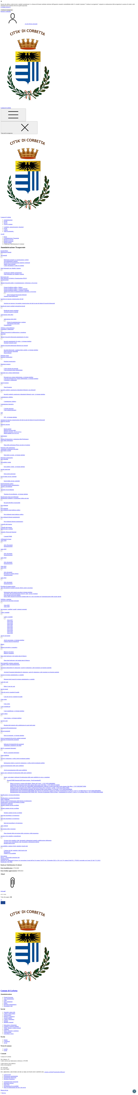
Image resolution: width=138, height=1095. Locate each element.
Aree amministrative (9, 998)
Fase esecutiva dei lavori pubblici (12, 595)
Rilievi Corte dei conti (9, 686)
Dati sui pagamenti (5, 731)
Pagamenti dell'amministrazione (9, 728)
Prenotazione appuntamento (11, 1076)
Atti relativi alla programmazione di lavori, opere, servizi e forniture (21, 593)
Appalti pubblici (8, 1018)
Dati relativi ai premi (6, 450)
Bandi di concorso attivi (10, 430)
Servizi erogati (4, 689)
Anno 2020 (10, 624)
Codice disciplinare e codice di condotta (14, 265)
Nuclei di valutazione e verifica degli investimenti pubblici (15, 758)
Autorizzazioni (7, 1032)
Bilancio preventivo (9, 652)
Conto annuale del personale (11, 368)
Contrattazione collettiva (7, 397)
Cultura (6, 230)
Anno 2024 (3, 557)
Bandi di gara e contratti (7, 529)
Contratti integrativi (9, 408)
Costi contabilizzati (5, 706)
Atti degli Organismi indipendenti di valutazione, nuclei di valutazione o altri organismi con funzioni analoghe (31, 672)
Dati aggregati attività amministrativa (10, 485)
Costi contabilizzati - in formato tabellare (14, 711)
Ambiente (6, 1029)
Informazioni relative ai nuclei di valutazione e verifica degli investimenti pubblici (24, 763)
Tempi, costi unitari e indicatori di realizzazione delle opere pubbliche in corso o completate (27, 777)
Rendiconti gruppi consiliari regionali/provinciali (13, 306)
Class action (4, 699)
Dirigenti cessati (5, 355)
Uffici (5, 1000)
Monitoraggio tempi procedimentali (9, 497)
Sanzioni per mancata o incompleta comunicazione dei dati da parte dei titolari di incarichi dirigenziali (29, 303)
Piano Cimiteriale (5, 799)
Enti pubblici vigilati (6, 462)
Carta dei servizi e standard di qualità (10, 692)
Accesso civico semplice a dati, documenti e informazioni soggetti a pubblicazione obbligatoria (27, 840)
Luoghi (6, 1049)
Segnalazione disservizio (10, 1077)
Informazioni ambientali (7, 803)
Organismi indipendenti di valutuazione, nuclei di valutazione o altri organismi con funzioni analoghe (26, 667)
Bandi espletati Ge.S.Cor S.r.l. (11, 433)
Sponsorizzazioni (8, 546)
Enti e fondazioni (8, 1001)
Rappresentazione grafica (7, 483)
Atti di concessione (5, 635)
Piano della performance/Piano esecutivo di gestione (17, 445)
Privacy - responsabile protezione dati (10, 857)
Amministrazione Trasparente (11, 238)
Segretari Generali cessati (10, 343)
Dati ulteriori (4, 856)
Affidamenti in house (6, 539)
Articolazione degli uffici (7, 314)
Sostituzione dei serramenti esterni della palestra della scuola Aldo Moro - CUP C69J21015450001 (35, 785)
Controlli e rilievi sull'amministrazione (10, 664)
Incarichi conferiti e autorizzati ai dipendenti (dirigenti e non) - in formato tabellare (24, 394)
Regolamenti (7, 852)
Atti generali (4, 255)
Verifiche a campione (6, 599)
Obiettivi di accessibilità (10, 853)
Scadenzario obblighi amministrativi (13, 272)
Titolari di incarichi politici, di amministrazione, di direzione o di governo (19, 283)
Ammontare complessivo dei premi (9, 449)
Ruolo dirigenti (7, 353)
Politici (5, 1003)
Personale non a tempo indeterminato (10, 372)
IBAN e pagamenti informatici (8, 748)
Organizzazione (5, 279)
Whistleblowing (5, 859)
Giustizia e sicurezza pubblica (11, 1026)
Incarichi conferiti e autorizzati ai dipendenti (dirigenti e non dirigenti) (18, 390)
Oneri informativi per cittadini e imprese (11, 268)
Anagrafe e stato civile (9, 1012)
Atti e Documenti (8, 545)
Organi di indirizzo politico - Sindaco (13, 287)
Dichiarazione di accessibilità (11, 1086)
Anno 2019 (10, 623)
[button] (8, 220)
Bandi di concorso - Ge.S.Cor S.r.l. (12, 431)
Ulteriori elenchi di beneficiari (11, 641)
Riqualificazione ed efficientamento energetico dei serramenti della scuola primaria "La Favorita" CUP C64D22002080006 (41, 789)
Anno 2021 (3, 567)
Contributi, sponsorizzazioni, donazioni (14, 227)
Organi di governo (8, 997)
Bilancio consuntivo (9, 653)
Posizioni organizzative (6, 357)
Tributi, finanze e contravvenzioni (12, 1028)
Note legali (6, 1084)
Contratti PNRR (8, 536)
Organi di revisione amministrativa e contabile (12, 675)
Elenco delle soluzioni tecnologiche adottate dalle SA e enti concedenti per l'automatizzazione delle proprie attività (32, 596)
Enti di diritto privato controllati (8, 476)
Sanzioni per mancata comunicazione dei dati (12, 299)
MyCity (4, 1093)
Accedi (2, 234)
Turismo (6, 1021)
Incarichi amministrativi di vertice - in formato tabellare (17, 341)
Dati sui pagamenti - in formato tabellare (14, 735)
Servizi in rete (4, 720)
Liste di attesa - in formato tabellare (12, 718)
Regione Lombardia (6, 11)
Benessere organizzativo (7, 457)
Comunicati (7, 1041)
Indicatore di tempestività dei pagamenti (14, 744)
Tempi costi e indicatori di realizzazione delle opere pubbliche (16, 772)
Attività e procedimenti (6, 486)
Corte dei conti (4, 682)
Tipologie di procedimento (7, 489)
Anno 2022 (3, 577)
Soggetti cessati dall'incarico (11, 296)
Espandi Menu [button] (4, 250)
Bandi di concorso (8, 239)
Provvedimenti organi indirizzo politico (10, 510)
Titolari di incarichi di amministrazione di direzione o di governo (20, 291)
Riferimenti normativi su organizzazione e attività (16, 259)
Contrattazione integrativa (7, 404)
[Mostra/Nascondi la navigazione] (13, 115)
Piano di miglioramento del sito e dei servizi (15, 1087)
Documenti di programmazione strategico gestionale (17, 262)
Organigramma (7, 325)
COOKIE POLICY (6, 7)
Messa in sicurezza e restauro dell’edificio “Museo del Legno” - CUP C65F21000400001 (32, 783)
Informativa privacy (9, 1083)
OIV (2, 412)
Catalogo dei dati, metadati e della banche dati (15, 850)
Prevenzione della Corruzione (8, 829)
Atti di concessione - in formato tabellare (14, 640)
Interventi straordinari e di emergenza (10, 815)
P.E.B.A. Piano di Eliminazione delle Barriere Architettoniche (16, 801)
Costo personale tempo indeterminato (13, 370)
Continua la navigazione (6, 10)
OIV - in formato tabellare (10, 417)
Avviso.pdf (3, 891)
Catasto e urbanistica (9, 1019)
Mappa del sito (4, 1090)
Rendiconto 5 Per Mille (6, 862)
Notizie (6, 1040)
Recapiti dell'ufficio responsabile (12, 502)
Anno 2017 (10, 620)
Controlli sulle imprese (6, 524)
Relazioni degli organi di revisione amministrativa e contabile (19, 679)
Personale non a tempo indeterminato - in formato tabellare (18, 377)
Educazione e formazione (10, 1025)
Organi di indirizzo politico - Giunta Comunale (15, 288)
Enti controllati (4, 459)
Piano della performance (7, 440)
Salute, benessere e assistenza (11, 1030)
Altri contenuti (4, 825)
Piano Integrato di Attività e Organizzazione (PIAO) (14, 278)
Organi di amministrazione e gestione (16, 322)
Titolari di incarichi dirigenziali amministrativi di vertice (14, 337)
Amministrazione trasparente (11, 1081)
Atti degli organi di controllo (11, 312)
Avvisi (5, 1042)
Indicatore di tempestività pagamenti (10, 739)
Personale (3, 334)
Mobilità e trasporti (8, 1022)
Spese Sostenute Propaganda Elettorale (17, 294)
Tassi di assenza (5, 382)
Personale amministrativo (10, 1004)
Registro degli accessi (9, 843)
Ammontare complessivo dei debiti (12, 745)
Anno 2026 (3, 540)
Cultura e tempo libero (9, 1013)
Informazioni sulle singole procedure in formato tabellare (18, 592)
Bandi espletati (8, 242)
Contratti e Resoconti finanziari (8, 532)
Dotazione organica (5, 364)
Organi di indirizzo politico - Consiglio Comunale (16, 290)
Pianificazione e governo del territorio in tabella (12, 802)
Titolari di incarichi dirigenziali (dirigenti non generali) (14, 345)
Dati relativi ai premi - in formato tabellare (14, 455)
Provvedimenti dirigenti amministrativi (10, 517)
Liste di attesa (4, 713)
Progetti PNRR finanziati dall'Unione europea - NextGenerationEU (24, 780)
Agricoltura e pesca (9, 1033)
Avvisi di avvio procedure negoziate (10, 600)
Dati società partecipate (9, 474)
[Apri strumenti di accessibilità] (134, 1091)
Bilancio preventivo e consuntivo (9, 647)
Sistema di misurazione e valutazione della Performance (15, 439)
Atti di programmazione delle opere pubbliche (12, 765)
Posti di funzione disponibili (11, 351)
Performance (4, 436)
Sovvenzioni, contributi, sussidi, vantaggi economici (14, 609)
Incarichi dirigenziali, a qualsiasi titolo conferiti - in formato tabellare (21, 350)
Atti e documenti (8, 553)
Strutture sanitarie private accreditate (10, 805)
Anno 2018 (10, 621)
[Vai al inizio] (1, 900)
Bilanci (2, 644)
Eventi (5, 228)
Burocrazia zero (5, 277)
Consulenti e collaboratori (7, 329)
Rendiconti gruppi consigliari (11, 310)
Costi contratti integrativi (10, 410)
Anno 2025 (3, 549)
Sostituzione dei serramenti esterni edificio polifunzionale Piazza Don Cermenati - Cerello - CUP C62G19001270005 (39, 787)
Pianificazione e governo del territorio (10, 795)
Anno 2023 (3, 566)
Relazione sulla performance (8, 447)
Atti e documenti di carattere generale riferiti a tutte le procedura (17, 587)
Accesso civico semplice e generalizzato (11, 836)
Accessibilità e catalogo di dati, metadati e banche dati (14, 846)
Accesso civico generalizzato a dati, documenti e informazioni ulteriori (21, 842)
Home (5, 236)
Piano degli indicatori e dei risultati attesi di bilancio (14, 656)
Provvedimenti (4, 505)
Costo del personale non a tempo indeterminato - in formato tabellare (21, 378)
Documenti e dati (8, 1006)
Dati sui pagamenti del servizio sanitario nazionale (13, 738)
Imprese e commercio (9, 1016)
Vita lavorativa (7, 1015)
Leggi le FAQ (7, 1074)
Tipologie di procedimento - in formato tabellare (16, 494)
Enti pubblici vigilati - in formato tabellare (14, 466)
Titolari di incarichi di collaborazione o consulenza (13, 332)
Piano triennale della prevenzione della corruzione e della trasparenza (21, 833)
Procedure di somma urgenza (11, 573)
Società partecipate (5, 469)
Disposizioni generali (6, 252)
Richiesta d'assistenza (9, 1079)
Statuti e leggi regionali (9, 264)
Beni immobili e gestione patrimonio (10, 663)
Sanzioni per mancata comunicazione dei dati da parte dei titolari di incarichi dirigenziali (23, 420)
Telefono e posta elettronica (7, 327)
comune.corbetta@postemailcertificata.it (54, 1072)
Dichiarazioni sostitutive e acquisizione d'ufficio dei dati (15, 498)
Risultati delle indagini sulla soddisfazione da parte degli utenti (19, 725)
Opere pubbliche (5, 755)
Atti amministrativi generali (10, 261)
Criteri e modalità (5, 612)
